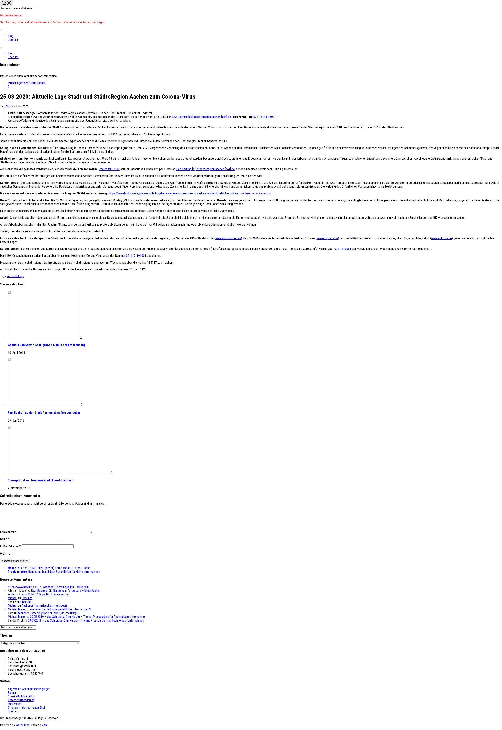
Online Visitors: (17, 658)
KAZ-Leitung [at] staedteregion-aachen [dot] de (201, 117)
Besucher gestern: (19, 666)
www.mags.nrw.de (327, 238)
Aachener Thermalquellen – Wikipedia (66, 587)
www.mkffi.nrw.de (441, 238)
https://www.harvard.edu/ (23, 587)
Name (4, 539)
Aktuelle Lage (15, 276)
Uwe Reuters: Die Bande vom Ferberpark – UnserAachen (65, 591)
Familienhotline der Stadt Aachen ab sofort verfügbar (44, 413)
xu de (11, 594)
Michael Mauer (17, 609)
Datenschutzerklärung (21, 700)
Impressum (14, 704)
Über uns (13, 40)
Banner (12, 693)
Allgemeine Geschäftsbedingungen (29, 689)
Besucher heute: (18, 662)
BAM (7, 106)
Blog (10, 36)
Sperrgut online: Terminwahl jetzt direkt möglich (40, 480)
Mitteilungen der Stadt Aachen (27, 83)
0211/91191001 (136, 255)
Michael (12, 598)
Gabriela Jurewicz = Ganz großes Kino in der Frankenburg (46, 345)
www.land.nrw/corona (228, 238)
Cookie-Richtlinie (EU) (21, 696)
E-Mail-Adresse (10, 546)
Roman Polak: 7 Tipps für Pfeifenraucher (44, 594)
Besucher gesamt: (19, 673)
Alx (45, 725)
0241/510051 (342, 249)
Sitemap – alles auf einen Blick (26, 707)
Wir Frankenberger (11, 15)
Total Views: (16, 670)
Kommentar (8, 532)
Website (5, 553)
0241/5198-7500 (263, 117)
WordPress (22, 725)
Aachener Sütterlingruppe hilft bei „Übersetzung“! (60, 609)
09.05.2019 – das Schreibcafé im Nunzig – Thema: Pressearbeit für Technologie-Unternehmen (88, 617)
